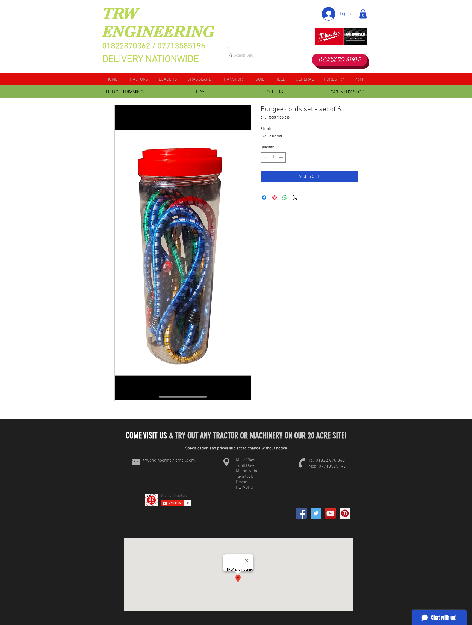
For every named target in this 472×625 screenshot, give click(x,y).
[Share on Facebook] (264, 197)
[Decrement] (264, 157)
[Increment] (281, 157)
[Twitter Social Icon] (316, 513)
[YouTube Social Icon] (330, 513)
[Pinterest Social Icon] (345, 513)
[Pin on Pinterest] (274, 197)
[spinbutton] (273, 157)
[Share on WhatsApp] (285, 197)
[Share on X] (295, 197)
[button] (363, 13)
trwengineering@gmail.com (169, 460)
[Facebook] (301, 513)
